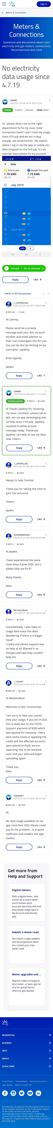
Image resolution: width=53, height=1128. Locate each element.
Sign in (43, 4)
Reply (15, 279)
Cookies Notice (21, 1081)
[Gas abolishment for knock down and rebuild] (48, 293)
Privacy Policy (7, 1081)
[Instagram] (13, 1093)
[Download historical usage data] (43, 293)
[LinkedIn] (38, 1093)
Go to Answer (32, 268)
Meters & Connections (16, 12)
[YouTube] (30, 1093)
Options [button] (51, 11)
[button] (49, 100)
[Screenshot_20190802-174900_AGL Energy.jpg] (26, 206)
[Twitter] (21, 1093)
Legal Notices (7, 1085)
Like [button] (36, 279)
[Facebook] (5, 1093)
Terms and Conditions (38, 1081)
